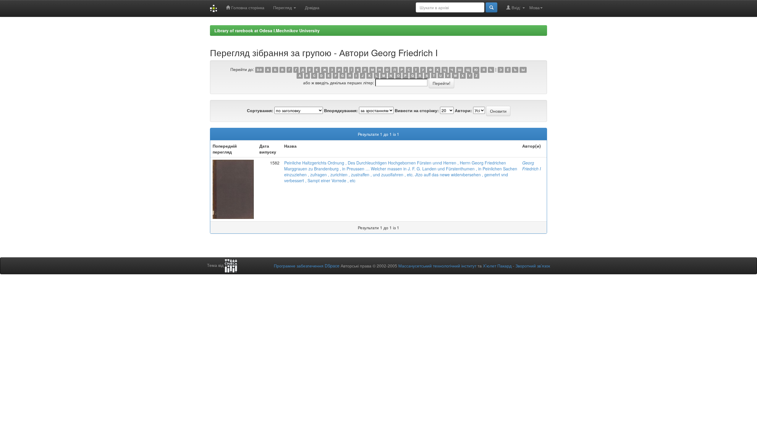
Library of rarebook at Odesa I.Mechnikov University (267, 30)
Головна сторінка (247, 7)
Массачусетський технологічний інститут (437, 266)
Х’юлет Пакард (497, 266)
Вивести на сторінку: (417, 110)
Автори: (463, 110)
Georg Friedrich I (531, 166)
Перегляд (283, 7)
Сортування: (260, 110)
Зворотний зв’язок (532, 266)
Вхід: (516, 7)
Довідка (312, 7)
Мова (534, 7)
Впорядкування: (341, 110)
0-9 (259, 69)
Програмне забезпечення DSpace (306, 266)
